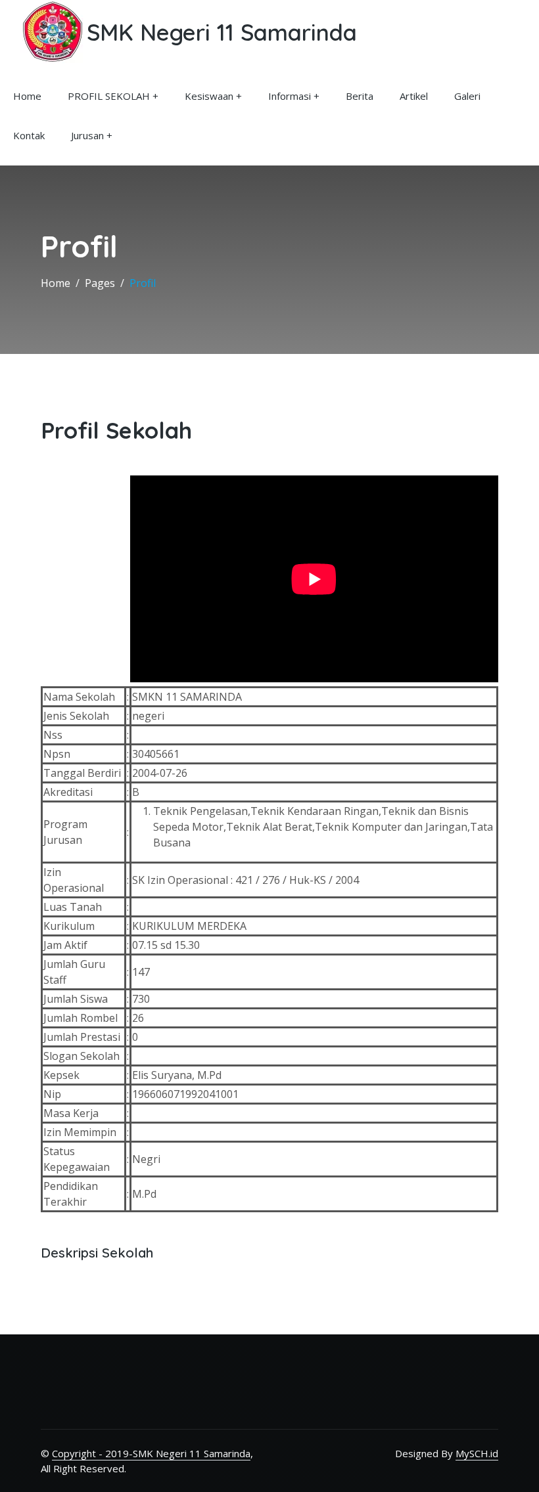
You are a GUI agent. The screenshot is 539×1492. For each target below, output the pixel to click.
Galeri (467, 95)
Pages (100, 283)
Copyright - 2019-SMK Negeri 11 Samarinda (151, 1453)
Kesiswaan (209, 95)
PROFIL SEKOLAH (109, 95)
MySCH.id (477, 1453)
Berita (359, 95)
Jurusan (87, 135)
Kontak (29, 135)
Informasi (289, 95)
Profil (142, 283)
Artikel (414, 95)
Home (27, 95)
